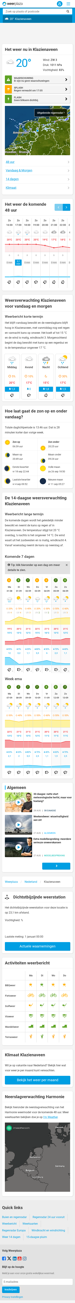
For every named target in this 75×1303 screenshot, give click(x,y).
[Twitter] (9, 1258)
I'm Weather (50, 1117)
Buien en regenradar (14, 1217)
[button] (37, 131)
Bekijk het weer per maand (37, 1080)
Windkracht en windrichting (48, 1230)
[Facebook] (4, 1258)
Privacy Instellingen (12, 1297)
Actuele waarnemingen (37, 946)
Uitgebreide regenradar (50, 112)
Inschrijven (11, 1289)
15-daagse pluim (36, 1237)
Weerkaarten (30, 1223)
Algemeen (16, 787)
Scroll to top (69, 1297)
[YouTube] (19, 1258)
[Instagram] (25, 1258)
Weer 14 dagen (11, 1237)
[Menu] (68, 3)
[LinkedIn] (15, 1258)
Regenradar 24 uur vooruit (49, 1217)
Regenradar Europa (14, 1230)
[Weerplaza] (12, 4)
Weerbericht (9, 1223)
